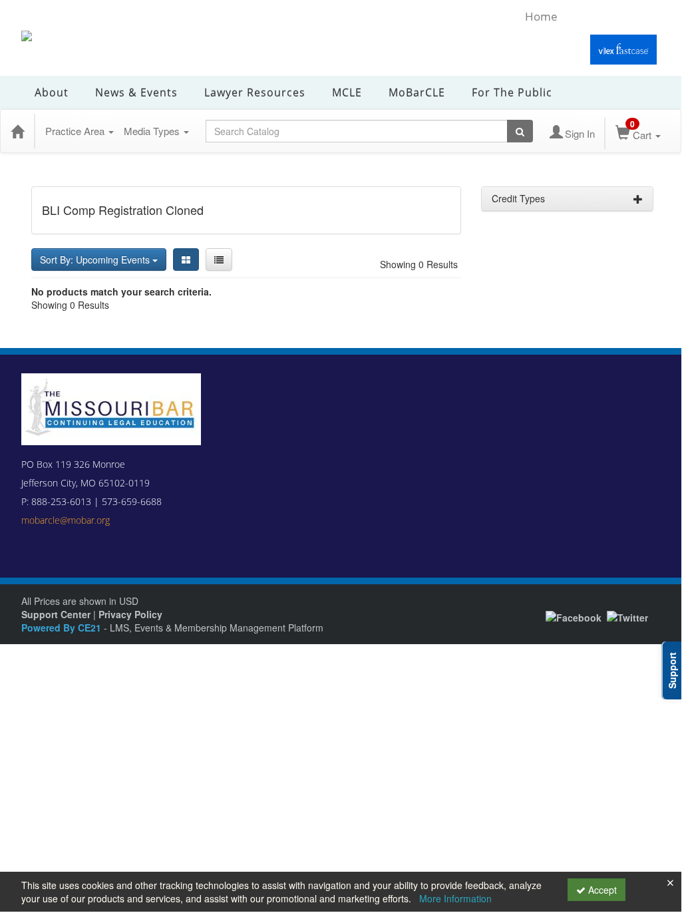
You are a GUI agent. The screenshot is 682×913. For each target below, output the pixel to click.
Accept (601, 889)
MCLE (347, 92)
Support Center (55, 614)
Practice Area (76, 131)
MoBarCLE (417, 92)
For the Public (512, 92)
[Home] (17, 131)
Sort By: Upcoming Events (96, 259)
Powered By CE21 (62, 627)
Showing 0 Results (419, 264)
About (52, 92)
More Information (455, 898)
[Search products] (520, 131)
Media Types (153, 131)
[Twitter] (627, 616)
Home (541, 16)
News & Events (136, 92)
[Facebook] (573, 616)
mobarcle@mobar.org (65, 520)
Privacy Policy (130, 614)
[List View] (219, 259)
